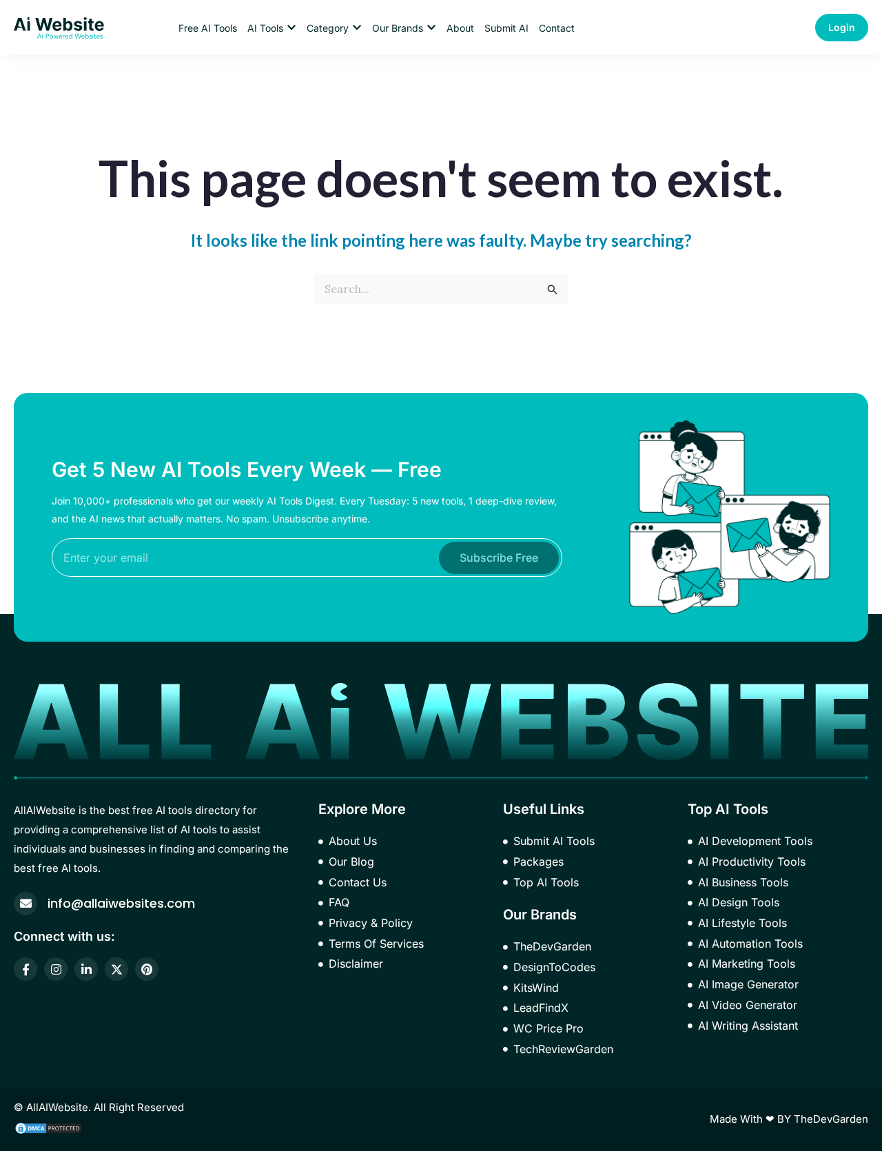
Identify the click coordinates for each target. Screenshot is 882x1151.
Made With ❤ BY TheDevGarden (789, 1118)
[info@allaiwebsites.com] (25, 903)
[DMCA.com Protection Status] (48, 1127)
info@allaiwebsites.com (121, 903)
